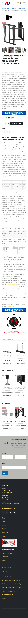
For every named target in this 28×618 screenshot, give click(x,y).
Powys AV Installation (7, 595)
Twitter (5, 132)
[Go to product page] (7, 348)
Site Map (4, 598)
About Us (4, 560)
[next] (25, 56)
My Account (5, 564)
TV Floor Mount (7, 387)
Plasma (13, 420)
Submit (4, 473)
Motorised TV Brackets (20, 387)
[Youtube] (14, 512)
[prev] (23, 56)
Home (3, 8)
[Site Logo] (7, 4)
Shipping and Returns (7, 553)
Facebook (3, 132)
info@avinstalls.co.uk (8, 508)
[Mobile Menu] (2, 3)
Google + (11, 132)
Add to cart (17, 123)
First (3, 460)
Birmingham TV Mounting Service (11, 580)
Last (16, 460)
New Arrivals (5, 532)
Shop (7, 8)
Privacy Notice (5, 571)
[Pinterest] (10, 512)
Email (17, 132)
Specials (4, 528)
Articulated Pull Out (6, 420)
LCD (10, 420)
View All (4, 536)
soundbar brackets (13, 284)
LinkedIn (8, 132)
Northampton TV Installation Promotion (12, 587)
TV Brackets (13, 8)
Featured (4, 525)
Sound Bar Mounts (7, 355)
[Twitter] (6, 512)
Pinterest (14, 132)
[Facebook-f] (3, 512)
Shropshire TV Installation (8, 591)
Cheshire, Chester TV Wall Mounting (11, 584)
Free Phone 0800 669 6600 (10, 504)
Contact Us (5, 556)
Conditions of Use (6, 567)
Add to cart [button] (8, 363)
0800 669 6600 (11, 306)
